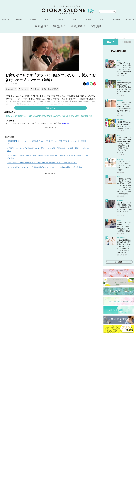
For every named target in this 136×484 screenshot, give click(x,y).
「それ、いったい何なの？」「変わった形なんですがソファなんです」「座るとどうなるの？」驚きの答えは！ (49, 116)
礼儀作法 (36, 89)
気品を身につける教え (50, 89)
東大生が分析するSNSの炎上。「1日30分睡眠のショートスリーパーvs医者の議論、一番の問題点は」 (46, 167)
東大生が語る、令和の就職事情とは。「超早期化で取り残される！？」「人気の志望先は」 (42, 163)
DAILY (111, 42)
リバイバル (24, 89)
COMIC (126, 42)
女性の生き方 (11, 89)
